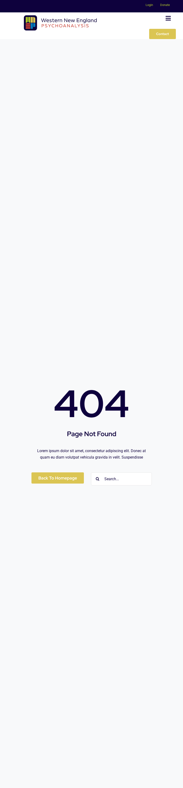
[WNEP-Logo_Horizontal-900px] (60, 17)
